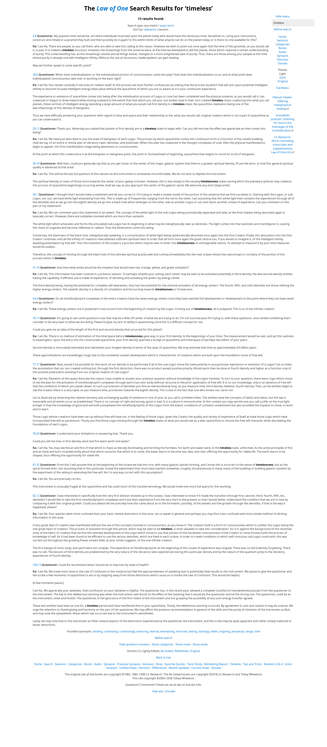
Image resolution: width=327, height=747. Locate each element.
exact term (167, 25)
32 (38, 465)
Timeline (235, 664)
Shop (159, 664)
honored (181, 631)
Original (282, 81)
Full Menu (282, 88)
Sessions (282, 40)
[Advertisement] (163, 720)
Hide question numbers (134, 644)
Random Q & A (273, 664)
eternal (154, 631)
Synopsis (282, 56)
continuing (111, 631)
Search (48, 664)
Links (288, 664)
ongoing (224, 631)
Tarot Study (194, 664)
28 (34, 74)
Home (282, 36)
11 (38, 128)
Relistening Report (216, 664)
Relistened (181, 651)
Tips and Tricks (252, 664)
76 (34, 318)
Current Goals (200, 668)
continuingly (127, 631)
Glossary (282, 59)
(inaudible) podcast (282, 122)
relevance (150, 29)
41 (34, 267)
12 (38, 496)
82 (34, 496)
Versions (144, 668)
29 (34, 128)
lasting (193, 631)
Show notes (183, 644)
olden (214, 631)
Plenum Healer (282, 103)
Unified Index (128, 668)
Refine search (282, 29)
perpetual (237, 631)
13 (38, 318)
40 (34, 194)
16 (38, 163)
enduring (142, 631)
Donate (282, 63)
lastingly (204, 631)
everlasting (167, 631)
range (249, 631)
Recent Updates (179, 668)
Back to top (163, 657)
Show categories (162, 644)
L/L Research (282, 144)
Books (283, 48)
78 (34, 433)
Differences (159, 668)
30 (34, 163)
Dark (282, 77)
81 (34, 465)
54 (34, 298)
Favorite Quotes (175, 664)
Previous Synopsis (129, 664)
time (257, 631)
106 (35, 565)
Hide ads (157, 691)
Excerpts (111, 668)
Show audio (200, 644)
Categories (283, 44)
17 (38, 364)
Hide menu (283, 16)
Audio (282, 52)
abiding (98, 631)
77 (34, 364)
